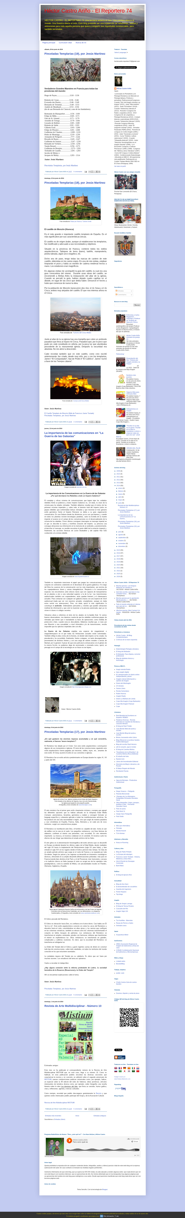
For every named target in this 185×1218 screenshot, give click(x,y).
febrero (121, 491)
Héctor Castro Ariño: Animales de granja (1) (133, 337)
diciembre (121, 546)
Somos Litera (120, 688)
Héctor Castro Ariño (124, 88)
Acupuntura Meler (122, 935)
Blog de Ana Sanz (122, 884)
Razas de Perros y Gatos (124, 923)
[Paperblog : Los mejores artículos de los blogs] (120, 1090)
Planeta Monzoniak (122, 794)
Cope (118, 706)
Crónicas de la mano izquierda (126, 640)
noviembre (122, 543)
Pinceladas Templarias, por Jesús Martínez (61, 165)
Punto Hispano (121, 892)
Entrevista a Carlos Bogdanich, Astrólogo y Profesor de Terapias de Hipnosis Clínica (133, 318)
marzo (120, 494)
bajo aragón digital (122, 672)
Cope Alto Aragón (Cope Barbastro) (128, 701)
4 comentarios (77, 995)
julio (120, 532)
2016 (118, 553)
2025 (118, 574)
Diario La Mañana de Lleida (125, 699)
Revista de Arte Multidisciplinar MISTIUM (59, 1103)
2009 (118, 471)
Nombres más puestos (131, 376)
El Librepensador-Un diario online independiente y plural (127, 675)
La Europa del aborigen (124, 854)
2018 (118, 559)
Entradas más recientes (53, 1116)
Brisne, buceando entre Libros (126, 737)
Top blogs (119, 894)
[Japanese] (125, 1071)
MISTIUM (47, 1079)
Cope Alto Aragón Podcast (125, 704)
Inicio (77, 1116)
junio (120, 503)
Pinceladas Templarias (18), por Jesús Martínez (74, 182)
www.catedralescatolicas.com (90, 913)
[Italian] (134, 1068)
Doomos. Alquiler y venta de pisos (127, 993)
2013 (118, 483)
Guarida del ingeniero (123, 889)
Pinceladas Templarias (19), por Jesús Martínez (74, 53)
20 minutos (120, 686)
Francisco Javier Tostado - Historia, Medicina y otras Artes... (128, 858)
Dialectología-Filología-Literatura (127, 649)
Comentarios (121, 295)
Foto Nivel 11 (120, 811)
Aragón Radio (121, 696)
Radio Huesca (121, 693)
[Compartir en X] (94, 171)
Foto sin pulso (121, 809)
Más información (109, 1216)
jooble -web (120, 973)
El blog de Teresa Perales (125, 906)
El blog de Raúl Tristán (124, 726)
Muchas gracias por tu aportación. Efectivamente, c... (127, 599)
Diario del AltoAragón (123, 683)
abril (120, 497)
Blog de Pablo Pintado (124, 852)
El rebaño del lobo (122, 756)
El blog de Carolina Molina (125, 749)
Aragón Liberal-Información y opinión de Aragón (126, 680)
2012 (118, 480)
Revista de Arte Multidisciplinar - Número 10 (72, 1005)
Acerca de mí (81, 43)
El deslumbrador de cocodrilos (126, 887)
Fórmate (119, 828)
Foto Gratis (120, 816)
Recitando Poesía (122, 771)
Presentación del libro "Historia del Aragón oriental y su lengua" (133, 361)
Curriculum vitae (65, 43)
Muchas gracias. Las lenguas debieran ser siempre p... (126, 586)
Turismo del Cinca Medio (82, 333)
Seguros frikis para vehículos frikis (132, 393)
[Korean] (129, 1071)
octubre (121, 540)
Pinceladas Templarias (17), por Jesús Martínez (74, 731)
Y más (117, 1216)
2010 (118, 474)
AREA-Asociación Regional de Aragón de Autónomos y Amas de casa (127, 946)
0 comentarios (77, 171)
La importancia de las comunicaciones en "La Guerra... (127, 517)
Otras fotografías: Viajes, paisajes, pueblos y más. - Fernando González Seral (127, 804)
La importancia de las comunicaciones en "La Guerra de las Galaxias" (73, 434)
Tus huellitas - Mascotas (124, 920)
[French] (121, 1068)
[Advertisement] (126, 1112)
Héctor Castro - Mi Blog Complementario (124, 636)
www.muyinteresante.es (81, 576)
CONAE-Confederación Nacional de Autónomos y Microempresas (127, 951)
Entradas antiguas (100, 1116)
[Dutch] (138, 1068)
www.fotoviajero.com (85, 805)
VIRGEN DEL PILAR (133, 448)
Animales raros (121, 925)
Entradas (120, 291)
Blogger (104, 1189)
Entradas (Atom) (59, 1119)
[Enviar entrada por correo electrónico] (85, 171)
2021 (118, 568)
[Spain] (129, 1068)
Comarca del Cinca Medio (81, 401)
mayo (120, 500)
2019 (118, 562)
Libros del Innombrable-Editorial (127, 761)
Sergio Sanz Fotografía (124, 814)
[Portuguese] (121, 1071)
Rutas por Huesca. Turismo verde (80, 221)
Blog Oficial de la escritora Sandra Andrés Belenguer (127, 741)
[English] (116, 1068)
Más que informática (123, 826)
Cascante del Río (122, 909)
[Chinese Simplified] (138, 1071)
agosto (120, 535)
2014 (118, 485)
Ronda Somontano (122, 691)
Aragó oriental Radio (123, 669)
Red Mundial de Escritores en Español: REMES (126, 716)
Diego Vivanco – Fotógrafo (125, 791)
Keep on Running (122, 842)
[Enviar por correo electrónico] (89, 171)
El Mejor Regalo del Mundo (125, 768)
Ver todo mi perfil (120, 166)
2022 (118, 571)
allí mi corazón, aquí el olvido (126, 747)
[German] (125, 1068)
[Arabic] (134, 1071)
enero (120, 488)
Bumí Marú (120, 866)
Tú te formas (120, 833)
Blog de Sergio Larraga (124, 903)
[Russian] (116, 1071)
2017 (118, 556)
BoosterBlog (120, 964)
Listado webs (120, 961)
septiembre (122, 537)
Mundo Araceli (121, 831)
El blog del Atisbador (123, 651)
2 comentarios (77, 422)
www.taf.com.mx (81, 487)
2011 (118, 477)
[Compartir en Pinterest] (99, 171)
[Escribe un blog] (92, 171)
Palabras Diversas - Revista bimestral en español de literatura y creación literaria (128, 721)
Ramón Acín (120, 759)
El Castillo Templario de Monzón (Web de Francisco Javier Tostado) (69, 413)
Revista (98, 1093)
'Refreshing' (120, 354)
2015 (118, 550)
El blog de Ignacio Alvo (124, 875)
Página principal (48, 43)
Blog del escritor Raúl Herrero (126, 744)
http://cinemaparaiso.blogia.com (81, 687)
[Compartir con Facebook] (97, 171)
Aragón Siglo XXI (122, 911)
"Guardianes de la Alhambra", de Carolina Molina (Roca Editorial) (127, 753)
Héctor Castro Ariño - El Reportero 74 (88, 11)
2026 (118, 576)
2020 (118, 565)
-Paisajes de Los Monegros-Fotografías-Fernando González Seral (127, 798)
